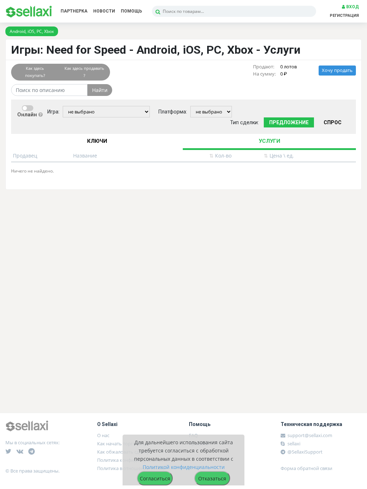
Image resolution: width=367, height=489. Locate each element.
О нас (103, 435)
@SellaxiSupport (304, 452)
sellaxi (293, 443)
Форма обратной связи (306, 468)
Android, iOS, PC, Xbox (32, 31)
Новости (104, 11)
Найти (100, 90)
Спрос (333, 122)
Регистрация (344, 15)
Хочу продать (337, 70)
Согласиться (155, 478)
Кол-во (220, 155)
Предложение (289, 122)
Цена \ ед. (279, 155)
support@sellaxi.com (309, 435)
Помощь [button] (131, 11)
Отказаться (212, 478)
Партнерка (74, 11)
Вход (352, 6)
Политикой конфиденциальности (184, 467)
